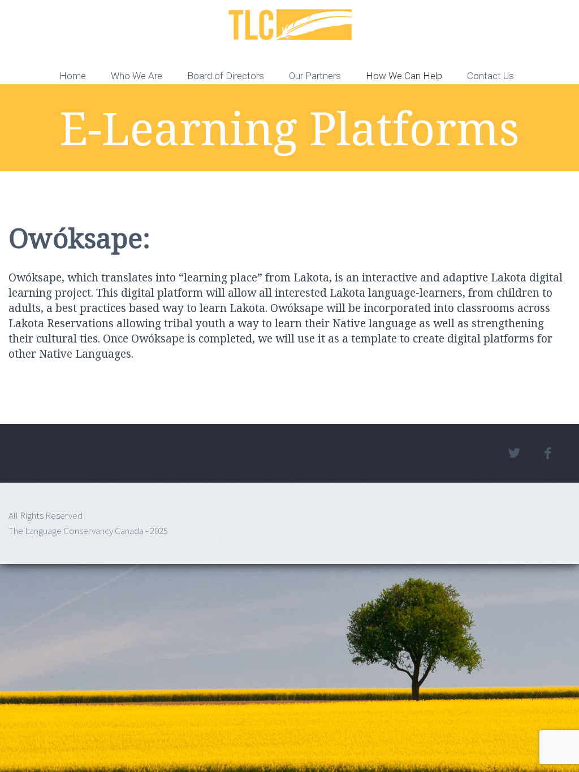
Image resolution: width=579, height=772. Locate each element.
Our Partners (315, 75)
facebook (547, 453)
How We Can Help (404, 75)
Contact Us (490, 75)
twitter (514, 453)
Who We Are (136, 75)
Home (72, 75)
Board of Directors (225, 75)
